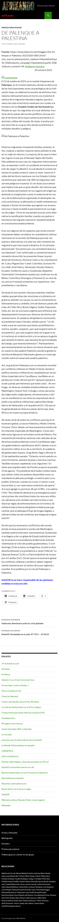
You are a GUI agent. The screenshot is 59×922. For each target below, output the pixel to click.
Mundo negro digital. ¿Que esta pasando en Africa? (25, 761)
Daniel (22, 44)
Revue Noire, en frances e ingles (16, 789)
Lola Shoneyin (48, 887)
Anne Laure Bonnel (8, 876)
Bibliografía (7, 838)
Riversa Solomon (8, 901)
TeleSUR (5, 794)
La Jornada (7, 734)
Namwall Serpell (40, 892)
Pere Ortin (5, 898)
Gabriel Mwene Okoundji (28, 881)
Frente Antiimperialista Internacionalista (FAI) (23, 712)
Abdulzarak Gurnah (9, 873)
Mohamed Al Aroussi (9, 892)
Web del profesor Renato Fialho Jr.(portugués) (23, 800)
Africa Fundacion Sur (11, 690)
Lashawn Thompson (35, 887)
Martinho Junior (30, 890)
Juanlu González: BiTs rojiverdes (17, 729)
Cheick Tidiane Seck (42, 876)
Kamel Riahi (23, 887)
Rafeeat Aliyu (15, 898)
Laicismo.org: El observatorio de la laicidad (22, 740)
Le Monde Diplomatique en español (18, 745)
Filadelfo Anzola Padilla (10, 881)
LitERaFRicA (7, 751)
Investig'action (8, 718)
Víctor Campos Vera (21, 903)
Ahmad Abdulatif (22, 873)
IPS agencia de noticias (12, 723)
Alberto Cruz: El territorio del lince (18, 680)
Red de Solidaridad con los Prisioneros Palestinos (25, 772)
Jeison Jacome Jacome (28, 884)
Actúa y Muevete (9, 832)
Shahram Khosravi (29, 901)
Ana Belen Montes (44, 873)
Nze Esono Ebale (7, 895)
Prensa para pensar (12, 27)
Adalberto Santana (34, 66)
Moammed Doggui (43, 890)
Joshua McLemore (43, 884)
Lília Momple (6, 890)
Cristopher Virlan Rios (42, 879)
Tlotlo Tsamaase (43, 901)
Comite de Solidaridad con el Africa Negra (21, 707)
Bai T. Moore (20, 876)
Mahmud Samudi (17, 890)
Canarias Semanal (10, 696)
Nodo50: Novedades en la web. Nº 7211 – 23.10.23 (25, 632)
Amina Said (33, 873)
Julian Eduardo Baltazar (10, 887)
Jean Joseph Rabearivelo (11, 884)
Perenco (53, 895)
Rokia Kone (18, 901)
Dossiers (6, 843)
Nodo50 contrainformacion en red (18, 767)
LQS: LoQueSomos (10, 756)
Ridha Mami (41, 898)
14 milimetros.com (10, 663)
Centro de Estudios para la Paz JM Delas (20, 701)
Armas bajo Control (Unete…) (15, 685)
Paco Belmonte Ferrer (42, 895)
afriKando (7, 15)
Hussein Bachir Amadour (47, 881)
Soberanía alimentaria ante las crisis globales (22, 622)
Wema (31, 903)
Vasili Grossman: (8, 903)
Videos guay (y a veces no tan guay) (18, 854)
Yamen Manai (39, 903)
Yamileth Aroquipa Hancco (11, 906)
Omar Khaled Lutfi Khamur (23, 895)
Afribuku (6, 669)
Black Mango (30, 876)
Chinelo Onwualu (8, 879)
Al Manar (6, 674)
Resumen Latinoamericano (14, 783)
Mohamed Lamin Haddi (25, 892)
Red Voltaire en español (13, 778)
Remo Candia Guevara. (28, 898)
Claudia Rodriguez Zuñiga (24, 879)
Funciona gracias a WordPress (13, 918)
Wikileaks (6, 805)
